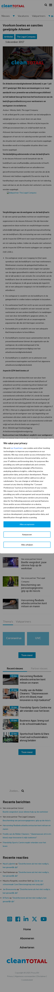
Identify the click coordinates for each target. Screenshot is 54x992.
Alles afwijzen (27, 544)
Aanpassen (27, 534)
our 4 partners (17, 448)
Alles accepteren (27, 524)
